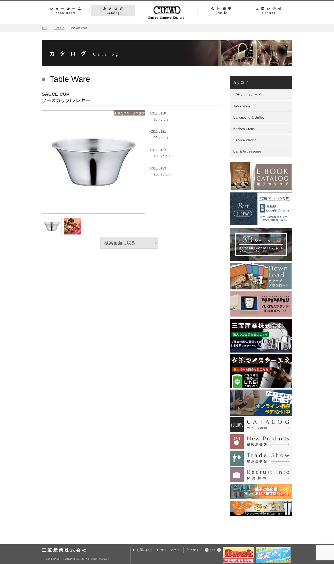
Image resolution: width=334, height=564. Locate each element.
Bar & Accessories (247, 151)
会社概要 (221, 10)
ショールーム (65, 10)
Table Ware (241, 106)
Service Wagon (244, 140)
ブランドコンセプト (248, 95)
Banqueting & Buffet (248, 117)
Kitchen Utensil (244, 129)
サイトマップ (169, 550)
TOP (44, 28)
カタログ (112, 10)
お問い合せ (268, 10)
